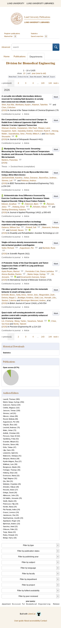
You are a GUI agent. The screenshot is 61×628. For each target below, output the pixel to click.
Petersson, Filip (9, 504)
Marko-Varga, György (11, 402)
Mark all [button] (46, 76)
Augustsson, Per (9, 422)
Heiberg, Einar (8, 473)
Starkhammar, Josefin (11, 518)
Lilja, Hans (7, 450)
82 (16, 425)
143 (42, 83)
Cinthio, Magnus (9, 408)
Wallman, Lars (8, 464)
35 (19, 467)
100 (18, 410)
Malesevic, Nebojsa (10, 456)
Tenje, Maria (7, 532)
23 (17, 515)
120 (18, 405)
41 (16, 453)
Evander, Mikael (9, 442)
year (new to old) (39, 73)
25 (17, 495)
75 (18, 427)
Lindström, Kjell (8, 453)
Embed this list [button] (23, 76)
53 (17, 439)
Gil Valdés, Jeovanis (10, 498)
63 (18, 433)
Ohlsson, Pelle (8, 529)
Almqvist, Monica (9, 459)
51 (17, 442)
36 (16, 464)
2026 (4, 110)
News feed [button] (12, 76)
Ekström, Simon (9, 444)
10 (24, 73)
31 (16, 478)
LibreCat (32, 614)
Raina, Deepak (8, 535)
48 (17, 444)
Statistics (34, 33)
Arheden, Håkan (9, 487)
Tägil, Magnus (8, 478)
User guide (19, 621)
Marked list (10, 36)
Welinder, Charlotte (10, 484)
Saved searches (38, 36)
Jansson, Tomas (9, 410)
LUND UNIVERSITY (15, 3)
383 (17, 399)
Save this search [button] (36, 76)
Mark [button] (56, 97)
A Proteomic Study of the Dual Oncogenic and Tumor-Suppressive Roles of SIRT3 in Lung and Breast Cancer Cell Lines (25, 266)
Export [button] (52, 76)
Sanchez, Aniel (8, 526)
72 (15, 430)
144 (50, 83)
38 (18, 459)
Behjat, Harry (8, 538)
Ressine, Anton (8, 490)
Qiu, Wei (6, 481)
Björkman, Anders (9, 524)
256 (22, 402)
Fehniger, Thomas (10, 470)
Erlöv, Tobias (8, 447)
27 (16, 490)
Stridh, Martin (8, 501)
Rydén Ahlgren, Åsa (10, 461)
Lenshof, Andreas (9, 427)
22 (16, 526)
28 (17, 487)
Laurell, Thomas (9, 399)
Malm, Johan (8, 430)
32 (18, 476)
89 (16, 416)
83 (18, 422)
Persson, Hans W (9, 436)
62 (18, 436)
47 (15, 447)
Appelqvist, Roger (9, 521)
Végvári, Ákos (8, 425)
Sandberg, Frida (9, 439)
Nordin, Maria (8, 507)
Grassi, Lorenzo (9, 512)
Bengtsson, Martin (10, 467)
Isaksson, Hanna (9, 405)
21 (16, 535)
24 (17, 504)
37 (20, 461)
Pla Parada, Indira (9, 509)
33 (16, 473)
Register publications (12, 33)
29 (19, 484)
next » (56, 83)
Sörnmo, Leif (8, 413)
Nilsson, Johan (8, 416)
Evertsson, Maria (9, 476)
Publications (19, 56)
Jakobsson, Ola (9, 515)
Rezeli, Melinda (8, 419)
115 (17, 408)
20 (15, 538)
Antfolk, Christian (9, 433)
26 (15, 492)
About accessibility (32, 621)
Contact (43, 621)
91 (14, 413)
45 (13, 450)
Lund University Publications (37, 16)
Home (7, 56)
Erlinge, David (8, 492)
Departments (36, 56)
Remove (56, 604)
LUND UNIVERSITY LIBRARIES (40, 3)
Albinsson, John (9, 495)
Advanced (6, 47)
